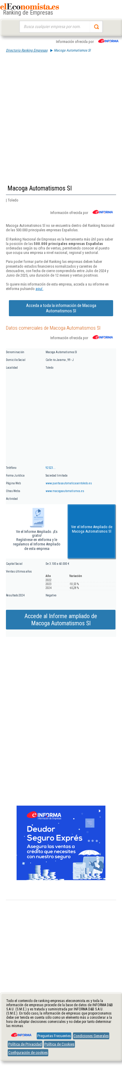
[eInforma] (20, 1032)
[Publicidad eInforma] (61, 879)
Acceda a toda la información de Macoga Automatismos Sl (61, 308)
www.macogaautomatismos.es (65, 491)
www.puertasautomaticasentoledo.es (69, 483)
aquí (39, 288)
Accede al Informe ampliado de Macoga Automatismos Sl (61, 619)
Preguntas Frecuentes (54, 1036)
